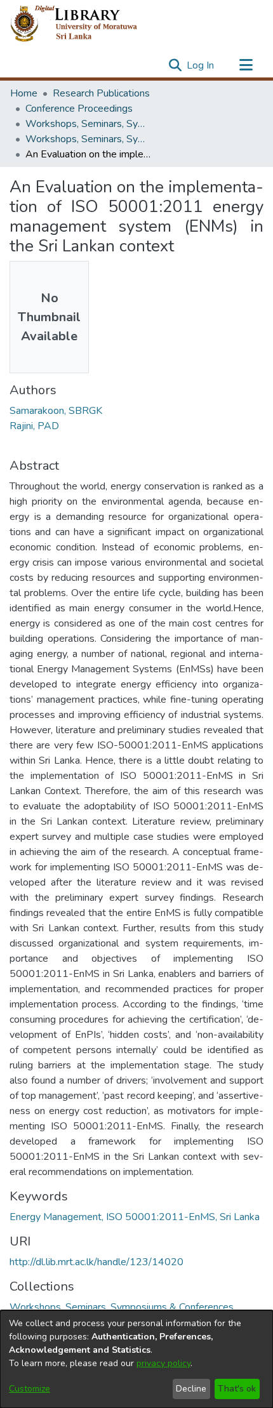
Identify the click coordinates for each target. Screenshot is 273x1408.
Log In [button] (201, 65)
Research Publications (101, 93)
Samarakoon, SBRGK (56, 411)
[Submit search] (175, 65)
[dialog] (136, 1359)
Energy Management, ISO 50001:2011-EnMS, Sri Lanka (135, 1217)
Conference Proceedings (79, 109)
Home (23, 93)
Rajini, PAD (34, 426)
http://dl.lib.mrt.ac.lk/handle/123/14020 (96, 1262)
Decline (191, 1389)
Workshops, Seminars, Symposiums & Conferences (88, 124)
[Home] (84, 24)
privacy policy (163, 1363)
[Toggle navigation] (245, 65)
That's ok (237, 1389)
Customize (29, 1389)
